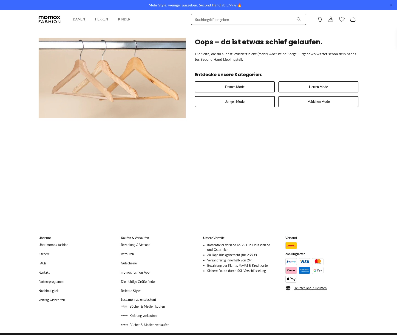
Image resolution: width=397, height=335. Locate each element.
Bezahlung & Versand (135, 245)
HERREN (101, 19)
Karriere (44, 254)
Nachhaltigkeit (49, 291)
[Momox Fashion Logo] (49, 19)
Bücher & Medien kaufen (147, 306)
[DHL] (291, 245)
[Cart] (352, 19)
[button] (235, 86)
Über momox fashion (53, 245)
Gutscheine (129, 263)
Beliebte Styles (131, 291)
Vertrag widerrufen (52, 300)
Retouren (127, 254)
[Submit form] (299, 19)
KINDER (124, 19)
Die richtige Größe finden (138, 281)
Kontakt (44, 272)
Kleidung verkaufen (143, 316)
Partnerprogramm (51, 281)
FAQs (42, 263)
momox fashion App (135, 272)
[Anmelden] (330, 19)
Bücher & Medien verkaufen (149, 325)
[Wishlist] (341, 19)
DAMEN (79, 19)
